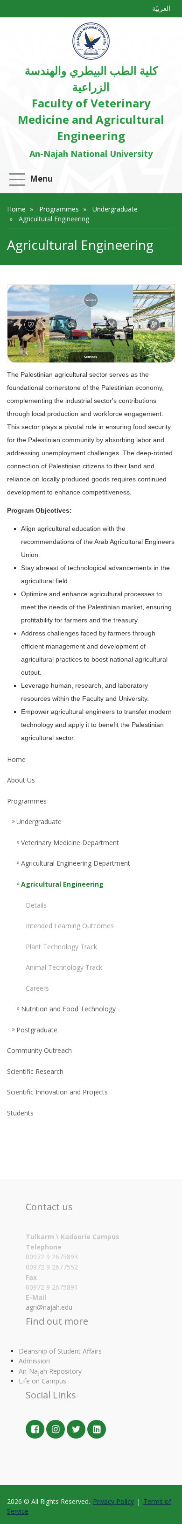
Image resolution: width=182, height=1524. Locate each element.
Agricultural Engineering (62, 884)
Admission (34, 1360)
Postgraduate (36, 1029)
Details (36, 905)
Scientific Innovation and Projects (57, 1091)
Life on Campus (42, 1380)
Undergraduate (115, 209)
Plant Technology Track (61, 946)
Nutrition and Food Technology (68, 1008)
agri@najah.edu (49, 1307)
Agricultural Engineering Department (75, 863)
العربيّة (161, 8)
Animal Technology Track (64, 967)
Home (16, 209)
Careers (37, 988)
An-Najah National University (91, 153)
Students (20, 1112)
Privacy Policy (113, 1501)
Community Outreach (39, 1050)
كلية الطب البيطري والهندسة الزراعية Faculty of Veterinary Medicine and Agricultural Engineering (91, 103)
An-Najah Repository (50, 1371)
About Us (21, 780)
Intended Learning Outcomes (70, 925)
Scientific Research (35, 1071)
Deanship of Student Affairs (60, 1351)
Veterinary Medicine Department (70, 842)
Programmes (59, 209)
